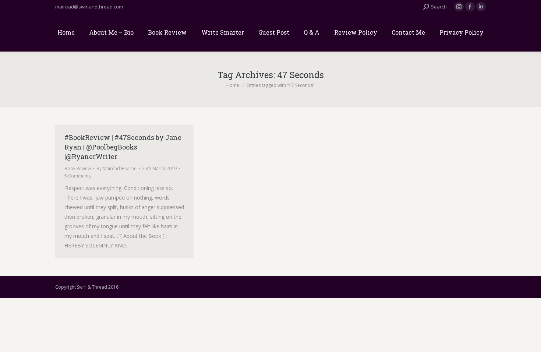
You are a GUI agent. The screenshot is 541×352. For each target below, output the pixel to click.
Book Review (77, 168)
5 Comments (77, 176)
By (116, 168)
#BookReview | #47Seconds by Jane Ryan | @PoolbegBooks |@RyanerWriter (122, 147)
